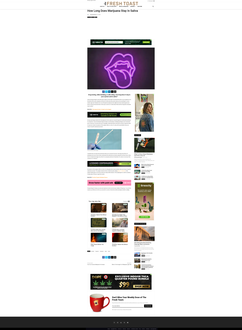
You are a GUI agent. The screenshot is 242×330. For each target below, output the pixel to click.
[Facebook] (103, 91)
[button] (153, 6)
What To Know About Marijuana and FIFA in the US (143, 154)
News (96, 17)
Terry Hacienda (93, 14)
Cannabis (89, 17)
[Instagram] (117, 322)
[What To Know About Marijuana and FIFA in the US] (144, 145)
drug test (97, 251)
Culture (136, 151)
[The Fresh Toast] (121, 3)
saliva (106, 251)
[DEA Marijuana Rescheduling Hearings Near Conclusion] (144, 233)
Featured (93, 17)
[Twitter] (106, 91)
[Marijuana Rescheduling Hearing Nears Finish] (137, 260)
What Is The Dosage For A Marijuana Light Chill (121, 264)
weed (109, 251)
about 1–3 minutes (121, 170)
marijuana (101, 251)
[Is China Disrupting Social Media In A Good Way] (137, 172)
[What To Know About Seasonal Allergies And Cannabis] (137, 166)
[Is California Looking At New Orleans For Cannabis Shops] (137, 178)
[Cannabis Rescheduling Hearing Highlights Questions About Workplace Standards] (137, 266)
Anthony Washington (138, 157)
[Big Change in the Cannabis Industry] (137, 254)
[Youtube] (127, 322)
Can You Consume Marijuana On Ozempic (96, 264)
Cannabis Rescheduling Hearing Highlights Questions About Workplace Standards (147, 266)
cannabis (92, 251)
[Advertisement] (121, 28)
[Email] (112, 91)
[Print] (115, 91)
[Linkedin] (109, 91)
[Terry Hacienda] (88, 14)
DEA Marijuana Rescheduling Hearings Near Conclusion (142, 243)
